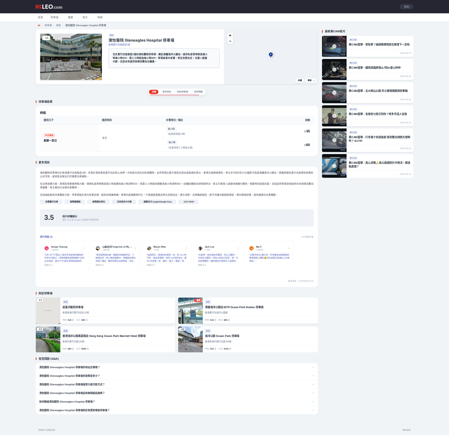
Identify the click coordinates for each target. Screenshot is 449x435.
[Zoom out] (230, 41)
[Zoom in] (230, 35)
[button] (54, 17)
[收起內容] (316, 101)
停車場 (48, 25)
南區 (58, 25)
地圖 (300, 80)
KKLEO (407, 430)
